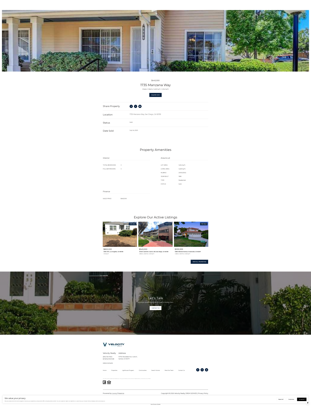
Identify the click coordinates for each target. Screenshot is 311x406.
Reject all (280, 399)
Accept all (301, 399)
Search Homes (155, 370)
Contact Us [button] (155, 308)
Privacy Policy (203, 393)
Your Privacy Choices (155, 404)
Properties (114, 370)
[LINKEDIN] (202, 369)
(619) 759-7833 (107, 357)
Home (105, 370)
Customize (291, 399)
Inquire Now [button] (155, 95)
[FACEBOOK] (197, 369)
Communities (143, 370)
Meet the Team (169, 370)
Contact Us (181, 370)
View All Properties (199, 261)
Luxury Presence (118, 393)
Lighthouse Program (128, 370)
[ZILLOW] (206, 369)
